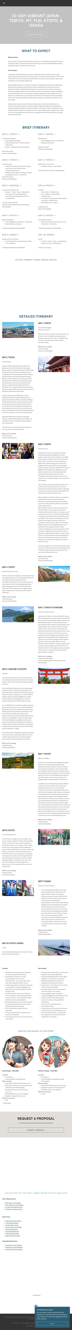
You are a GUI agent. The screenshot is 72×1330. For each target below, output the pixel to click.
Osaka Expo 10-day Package (13, 1247)
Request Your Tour (36, 34)
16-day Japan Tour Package (13, 1227)
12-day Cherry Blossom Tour (14, 1207)
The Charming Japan (11, 1229)
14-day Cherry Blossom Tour (14, 1209)
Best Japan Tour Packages (13, 1203)
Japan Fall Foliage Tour (12, 1231)
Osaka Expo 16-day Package (13, 1249)
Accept (52, 1323)
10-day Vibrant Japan (11, 1225)
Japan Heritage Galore (12, 1233)
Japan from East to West (12, 1235)
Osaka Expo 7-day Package (13, 1245)
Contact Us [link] (16, 1323)
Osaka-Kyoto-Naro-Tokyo (13, 1221)
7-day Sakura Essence (11, 1223)
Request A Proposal (36, 1130)
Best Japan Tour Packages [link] (31, 1323)
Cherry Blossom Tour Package (14, 1205)
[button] (4, 3)
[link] (36, 1306)
